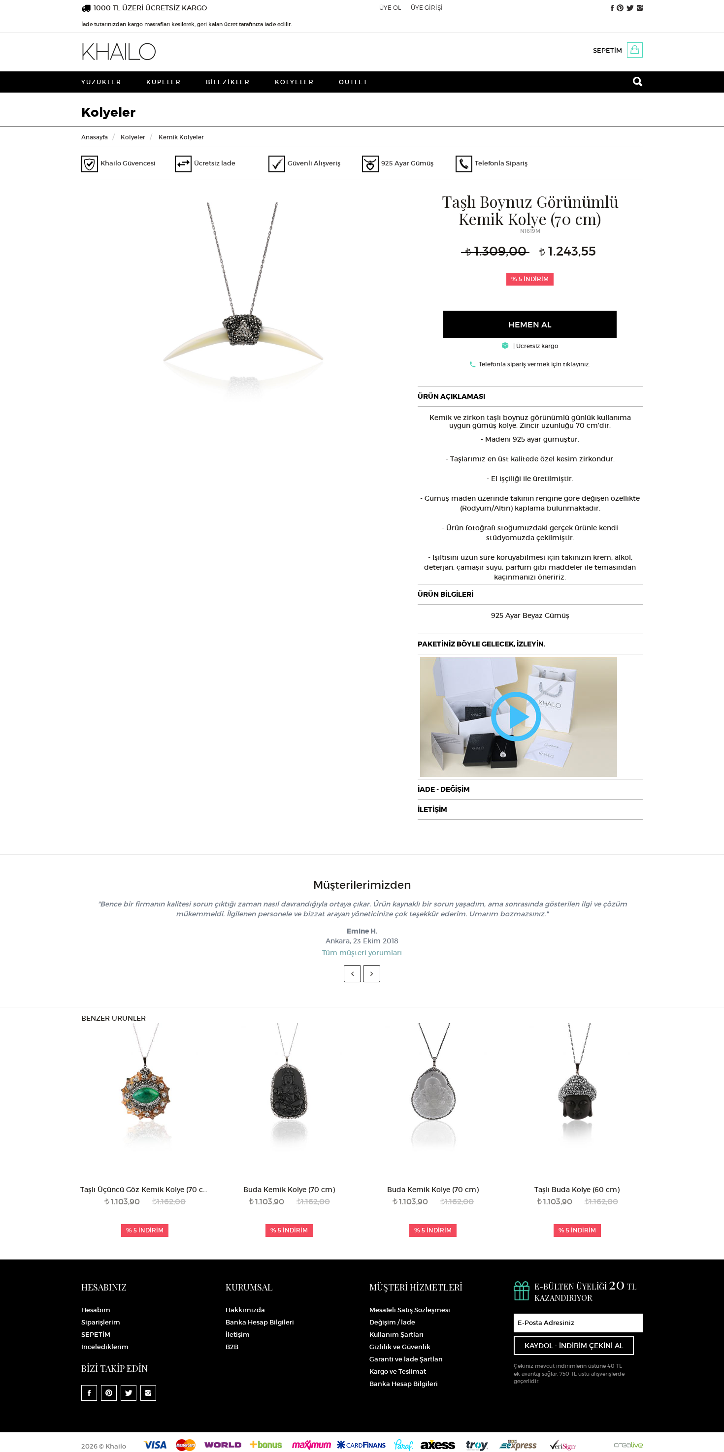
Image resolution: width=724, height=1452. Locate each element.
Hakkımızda (245, 1310)
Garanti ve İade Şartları (406, 1359)
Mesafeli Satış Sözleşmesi (409, 1310)
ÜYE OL (390, 7)
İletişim (238, 1334)
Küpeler (163, 82)
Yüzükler (101, 82)
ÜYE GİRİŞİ (427, 7)
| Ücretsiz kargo (535, 346)
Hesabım (95, 1310)
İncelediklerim (105, 1347)
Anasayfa (94, 137)
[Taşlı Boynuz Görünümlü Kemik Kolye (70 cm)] (242, 311)
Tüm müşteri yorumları (362, 952)
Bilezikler (228, 82)
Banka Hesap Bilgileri (260, 1322)
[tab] (530, 396)
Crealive (628, 1445)
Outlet (353, 82)
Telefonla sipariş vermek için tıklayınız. (534, 364)
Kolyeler (294, 82)
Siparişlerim (100, 1322)
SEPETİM (607, 50)
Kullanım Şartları (396, 1334)
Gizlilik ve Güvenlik (399, 1347)
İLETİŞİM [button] (432, 809)
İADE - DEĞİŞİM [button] (444, 789)
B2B (232, 1347)
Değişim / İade (392, 1322)
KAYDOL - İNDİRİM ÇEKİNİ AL (574, 1345)
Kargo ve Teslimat (397, 1371)
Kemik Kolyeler (181, 137)
